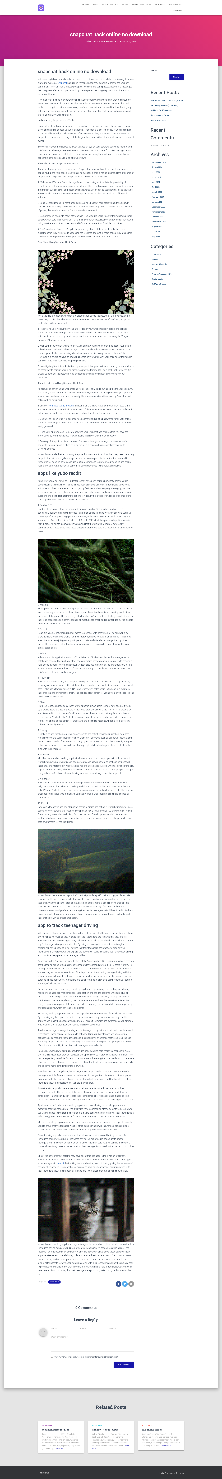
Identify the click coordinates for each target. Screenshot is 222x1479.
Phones (125, 4)
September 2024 (159, 162)
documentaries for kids (160, 115)
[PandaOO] (41, 7)
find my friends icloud (105, 1429)
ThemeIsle (180, 1473)
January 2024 (157, 202)
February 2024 (158, 197)
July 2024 (156, 172)
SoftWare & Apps (175, 4)
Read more (59, 1449)
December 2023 (158, 207)
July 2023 (156, 232)
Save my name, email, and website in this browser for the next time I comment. (86, 1357)
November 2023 (158, 212)
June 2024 (156, 177)
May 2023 (156, 237)
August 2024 (157, 167)
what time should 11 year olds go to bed (167, 100)
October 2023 (157, 217)
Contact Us (177, 11)
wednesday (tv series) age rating (164, 105)
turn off (60, 1163)
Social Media (160, 4)
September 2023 (159, 222)
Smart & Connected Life (141, 4)
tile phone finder (152, 1429)
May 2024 (156, 182)
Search (154, 71)
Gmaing (96, 4)
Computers (84, 4)
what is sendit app (158, 120)
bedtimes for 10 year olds (161, 110)
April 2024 (156, 187)
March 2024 (157, 192)
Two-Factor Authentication (60, 405)
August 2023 (157, 227)
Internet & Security (110, 4)
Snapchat (62, 83)
